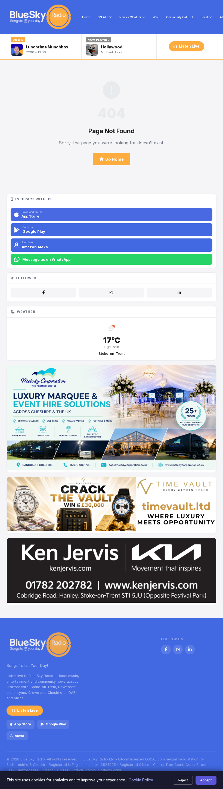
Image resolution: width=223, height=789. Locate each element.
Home (86, 17)
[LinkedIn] (179, 292)
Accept (206, 780)
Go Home (114, 159)
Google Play (56, 724)
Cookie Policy (141, 780)
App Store (22, 724)
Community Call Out (179, 17)
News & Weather (130, 17)
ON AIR (103, 17)
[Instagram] (111, 292)
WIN (156, 17)
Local (204, 17)
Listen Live (189, 46)
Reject (183, 780)
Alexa (19, 736)
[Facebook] (43, 292)
